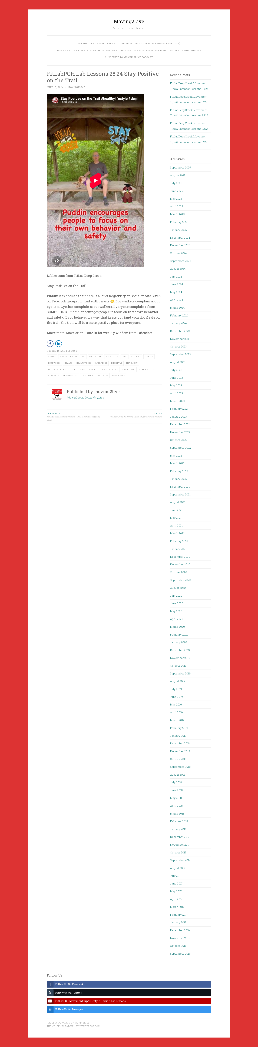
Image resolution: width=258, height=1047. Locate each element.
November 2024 (180, 245)
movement (132, 363)
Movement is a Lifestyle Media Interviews (87, 50)
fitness (149, 357)
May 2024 (176, 292)
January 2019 (178, 735)
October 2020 (178, 572)
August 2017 (177, 868)
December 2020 (180, 556)
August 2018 (177, 774)
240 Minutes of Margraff (95, 43)
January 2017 (178, 922)
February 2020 (179, 634)
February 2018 (179, 821)
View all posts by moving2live (85, 397)
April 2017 (176, 899)
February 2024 (179, 315)
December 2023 (180, 331)
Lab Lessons (68, 350)
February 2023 (179, 408)
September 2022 (180, 447)
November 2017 (180, 844)
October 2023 (178, 346)
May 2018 (176, 798)
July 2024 (176, 276)
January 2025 (178, 230)
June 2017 (176, 883)
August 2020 (178, 587)
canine (52, 357)
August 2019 (177, 681)
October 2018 (178, 759)
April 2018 (176, 805)
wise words (118, 375)
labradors (101, 363)
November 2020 (180, 564)
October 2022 (178, 440)
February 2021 (179, 541)
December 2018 (180, 743)
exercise (136, 357)
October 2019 (178, 665)
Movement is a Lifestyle (61, 369)
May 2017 (176, 891)
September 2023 (180, 354)
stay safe (53, 375)
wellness (102, 375)
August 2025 (178, 175)
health (68, 363)
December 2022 (180, 424)
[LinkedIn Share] (58, 343)
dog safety (112, 357)
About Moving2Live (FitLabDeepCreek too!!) (150, 43)
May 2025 (176, 198)
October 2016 (178, 945)
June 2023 (176, 377)
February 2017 (179, 914)
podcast (93, 369)
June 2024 (176, 284)
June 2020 (176, 603)
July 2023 (176, 370)
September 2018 (180, 766)
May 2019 (176, 704)
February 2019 (179, 728)
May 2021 (176, 517)
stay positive (146, 369)
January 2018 (178, 829)
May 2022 (176, 455)
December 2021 (180, 486)
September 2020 (180, 580)
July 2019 (176, 689)
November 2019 (180, 658)
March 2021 (177, 533)
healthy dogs (84, 363)
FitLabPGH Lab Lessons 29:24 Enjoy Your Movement (136, 415)
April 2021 (176, 525)
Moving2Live (129, 21)
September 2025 (180, 167)
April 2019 (176, 712)
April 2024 (176, 300)
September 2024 (180, 261)
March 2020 (177, 626)
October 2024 (178, 253)
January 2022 (178, 479)
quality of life (110, 369)
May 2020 (176, 611)
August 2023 (178, 362)
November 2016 (180, 938)
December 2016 (180, 930)
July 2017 (176, 875)
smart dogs (128, 369)
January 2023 (178, 416)
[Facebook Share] (50, 343)
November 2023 (180, 338)
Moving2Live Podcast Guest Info (143, 50)
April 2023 (176, 393)
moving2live (76, 87)
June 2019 (176, 696)
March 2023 (177, 401)
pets (82, 369)
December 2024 (180, 237)
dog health (95, 357)
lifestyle (116, 363)
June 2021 (176, 510)
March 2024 (177, 307)
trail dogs (87, 375)
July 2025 (176, 183)
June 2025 (176, 191)
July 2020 (176, 595)
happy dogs (54, 363)
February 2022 (179, 471)
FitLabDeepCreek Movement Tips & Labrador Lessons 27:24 (73, 416)
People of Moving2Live (185, 50)
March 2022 (177, 463)
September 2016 (180, 953)
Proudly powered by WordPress (68, 1022)
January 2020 (178, 642)
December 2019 (180, 650)
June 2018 (176, 790)
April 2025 (176, 206)
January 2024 (178, 323)
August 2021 (177, 502)
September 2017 (180, 860)
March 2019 (177, 720)
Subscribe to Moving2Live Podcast (129, 57)
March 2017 (177, 906)
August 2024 (178, 268)
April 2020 (176, 619)
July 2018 (176, 782)
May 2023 (176, 385)
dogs (124, 357)
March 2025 (177, 214)
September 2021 (180, 494)
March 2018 (177, 813)
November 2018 (180, 751)
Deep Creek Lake (68, 357)
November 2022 (180, 432)
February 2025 (179, 222)
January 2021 (178, 549)
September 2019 (180, 673)
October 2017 (178, 852)
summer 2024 (70, 375)
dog (83, 357)
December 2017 (180, 837)
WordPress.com (90, 1026)
